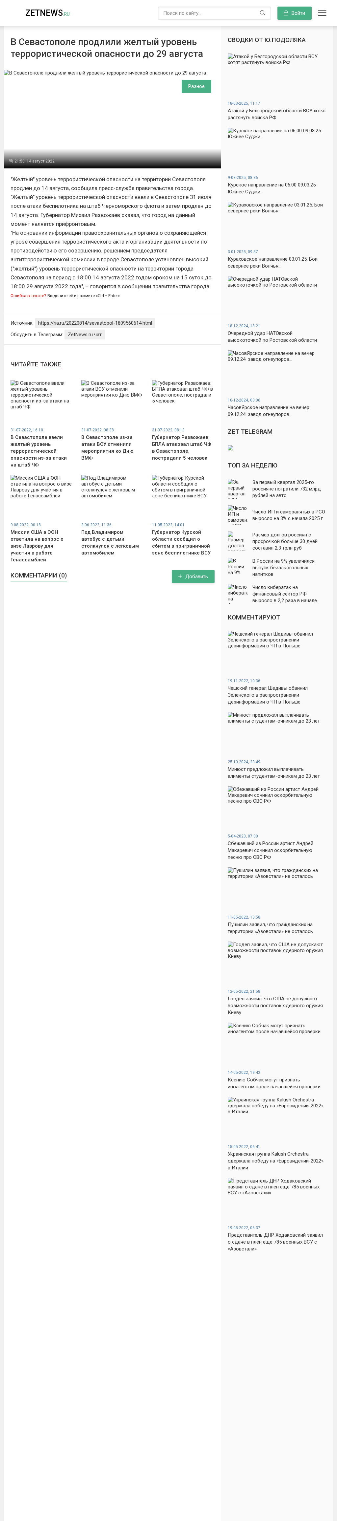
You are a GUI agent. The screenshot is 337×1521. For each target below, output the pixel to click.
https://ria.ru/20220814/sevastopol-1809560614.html (95, 323)
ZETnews (47, 13)
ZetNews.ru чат (85, 334)
